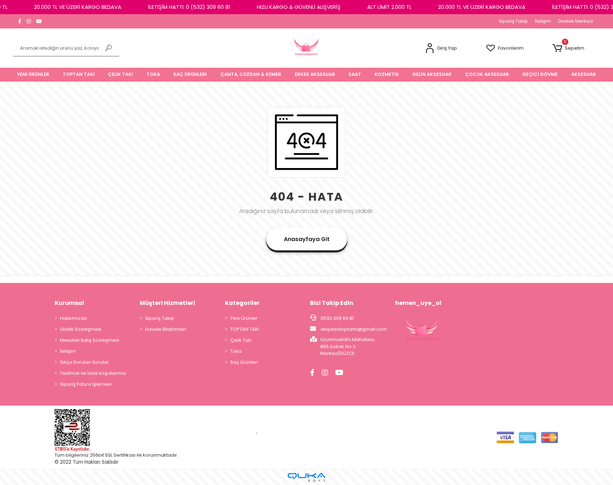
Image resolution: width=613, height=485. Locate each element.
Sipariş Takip (513, 21)
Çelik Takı (241, 340)
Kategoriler (242, 303)
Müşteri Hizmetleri (167, 303)
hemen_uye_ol (418, 303)
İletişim (543, 21)
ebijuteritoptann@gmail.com (354, 329)
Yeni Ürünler (244, 318)
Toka (236, 351)
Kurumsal (69, 303)
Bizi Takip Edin (331, 303)
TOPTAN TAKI (244, 329)
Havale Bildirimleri (165, 329)
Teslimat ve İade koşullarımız (93, 373)
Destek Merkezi (575, 21)
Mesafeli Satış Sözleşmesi (89, 340)
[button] (441, 48)
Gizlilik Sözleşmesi (80, 329)
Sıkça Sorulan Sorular (84, 362)
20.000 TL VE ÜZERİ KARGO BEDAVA (77, 7)
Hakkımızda (73, 318)
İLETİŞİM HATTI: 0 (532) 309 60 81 (189, 7)
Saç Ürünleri (244, 362)
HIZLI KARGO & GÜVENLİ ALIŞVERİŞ (299, 7)
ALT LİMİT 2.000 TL (389, 7)
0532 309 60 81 (337, 318)
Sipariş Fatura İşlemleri (86, 384)
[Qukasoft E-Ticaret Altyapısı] (306, 477)
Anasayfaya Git (307, 239)
